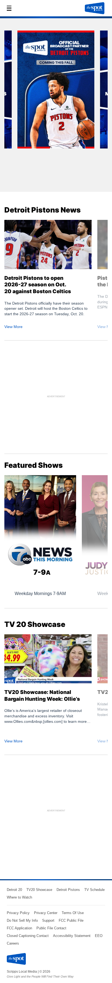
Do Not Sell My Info (22, 920)
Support (48, 920)
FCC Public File (71, 920)
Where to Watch (19, 897)
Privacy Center (45, 913)
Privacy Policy (18, 913)
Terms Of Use (73, 913)
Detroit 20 (14, 890)
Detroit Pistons (68, 890)
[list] (56, 107)
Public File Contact (51, 928)
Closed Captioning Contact (28, 936)
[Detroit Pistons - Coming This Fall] (55, 91)
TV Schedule (94, 890)
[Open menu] (10, 8)
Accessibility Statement (72, 936)
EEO (98, 936)
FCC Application (19, 928)
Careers (13, 943)
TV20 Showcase (39, 890)
